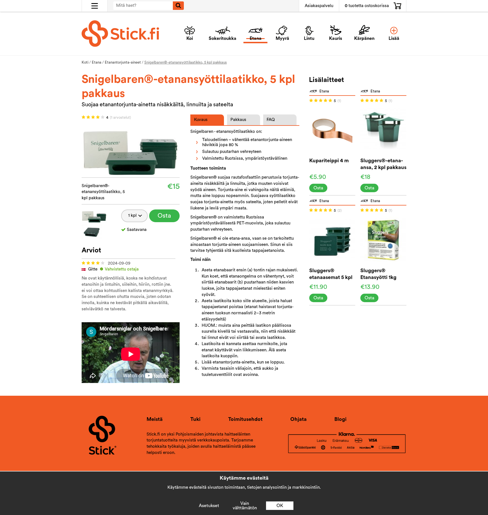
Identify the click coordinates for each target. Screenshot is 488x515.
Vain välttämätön (245, 505)
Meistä (155, 419)
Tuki (195, 419)
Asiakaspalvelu (319, 6)
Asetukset (209, 505)
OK (279, 505)
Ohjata (298, 419)
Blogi (340, 419)
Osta (164, 216)
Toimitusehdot (245, 419)
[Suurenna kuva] (131, 149)
